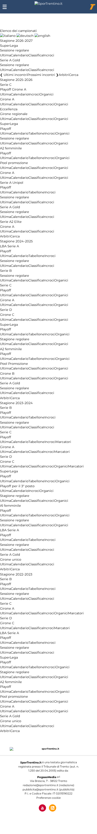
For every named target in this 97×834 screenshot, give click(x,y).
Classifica (35, 55)
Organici (46, 95)
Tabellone (36, 134)
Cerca (73, 75)
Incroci (48, 55)
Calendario (19, 55)
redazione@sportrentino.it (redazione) (48, 785)
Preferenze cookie (48, 797)
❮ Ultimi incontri (13, 75)
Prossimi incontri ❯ (43, 75)
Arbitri (64, 75)
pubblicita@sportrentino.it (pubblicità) (48, 789)
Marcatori (63, 442)
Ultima (5, 55)
